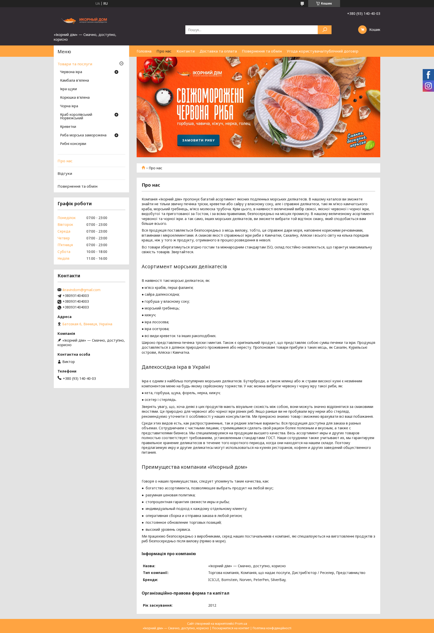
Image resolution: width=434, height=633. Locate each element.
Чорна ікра (69, 106)
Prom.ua (241, 623)
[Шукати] (325, 29)
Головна (144, 51)
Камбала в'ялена (74, 81)
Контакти (186, 51)
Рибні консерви (73, 144)
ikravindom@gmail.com (81, 290)
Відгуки (65, 173)
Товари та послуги (75, 63)
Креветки (68, 127)
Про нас (164, 51)
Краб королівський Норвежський (76, 116)
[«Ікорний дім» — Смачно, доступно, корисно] (91, 19)
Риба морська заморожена (83, 135)
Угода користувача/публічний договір (322, 51)
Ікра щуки (68, 89)
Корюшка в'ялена (75, 98)
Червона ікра (71, 72)
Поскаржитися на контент (230, 628)
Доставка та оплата (218, 51)
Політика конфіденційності (272, 628)
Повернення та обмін (262, 51)
